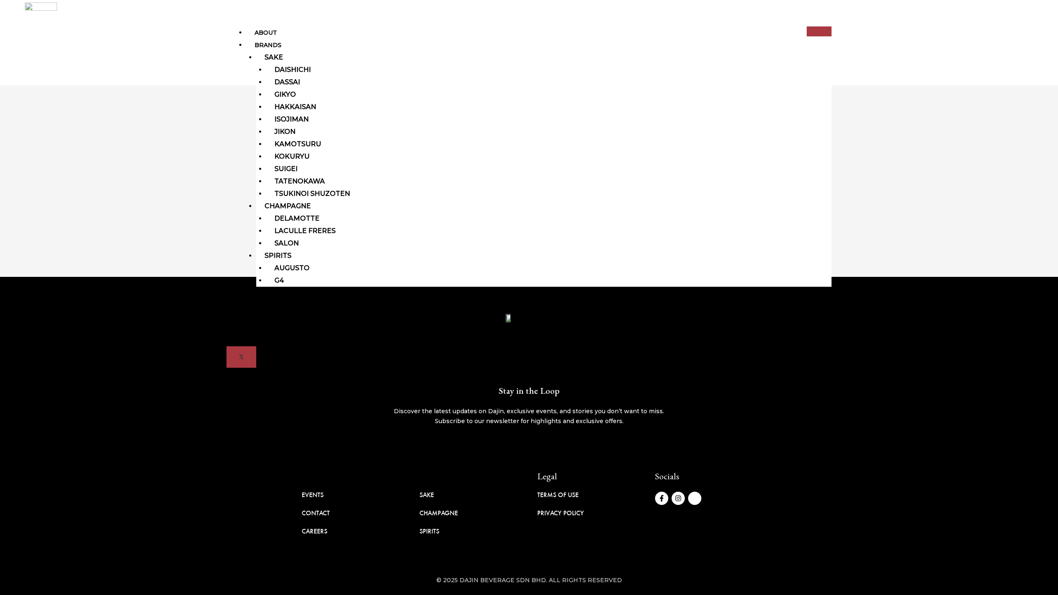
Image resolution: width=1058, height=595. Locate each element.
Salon (286, 243)
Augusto (292, 268)
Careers (269, 317)
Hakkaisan (295, 107)
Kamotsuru (297, 144)
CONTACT (316, 513)
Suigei (286, 169)
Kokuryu (292, 156)
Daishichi (292, 70)
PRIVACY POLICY (560, 513)
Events (267, 305)
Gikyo (285, 94)
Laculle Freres (305, 231)
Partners (272, 293)
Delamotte (296, 218)
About (266, 32)
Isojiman (291, 119)
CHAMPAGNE (438, 513)
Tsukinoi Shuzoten (312, 194)
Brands (268, 45)
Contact (270, 330)
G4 (279, 280)
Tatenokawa (299, 181)
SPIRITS (429, 531)
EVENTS (313, 495)
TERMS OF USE (558, 495)
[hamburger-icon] (819, 31)
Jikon (284, 132)
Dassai (287, 82)
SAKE (426, 495)
